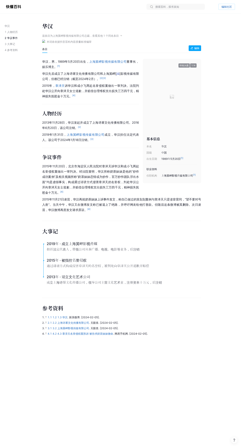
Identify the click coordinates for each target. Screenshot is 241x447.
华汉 (65, 317)
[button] (192, 97)
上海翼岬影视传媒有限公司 (108, 61)
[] (118, 73)
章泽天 (60, 86)
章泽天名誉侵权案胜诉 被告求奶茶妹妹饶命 (87, 333)
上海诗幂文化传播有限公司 (73, 322)
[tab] (44, 49)
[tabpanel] (121, 135)
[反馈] (234, 440)
